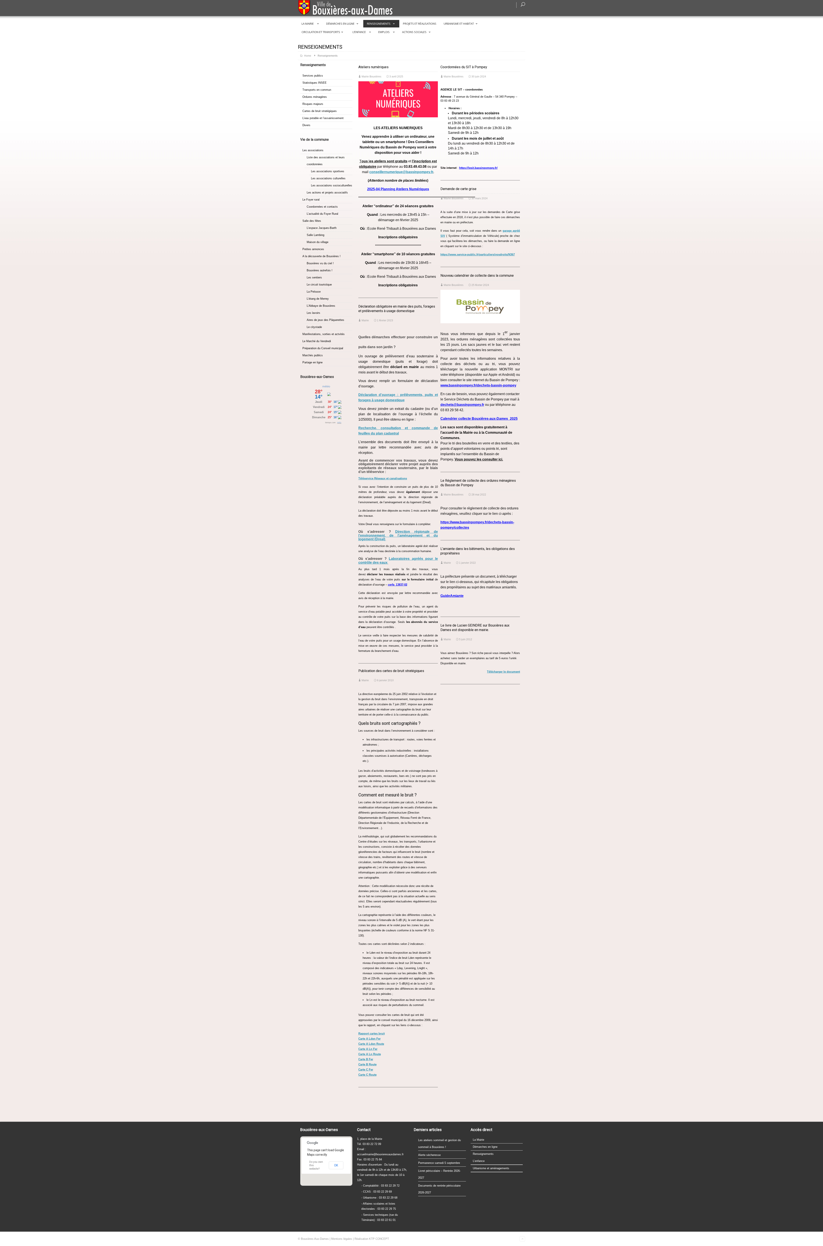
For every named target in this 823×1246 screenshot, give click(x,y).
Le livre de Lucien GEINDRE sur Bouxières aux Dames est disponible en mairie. (474, 627)
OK (336, 1165)
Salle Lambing (315, 235)
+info (339, 422)
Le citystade (314, 327)
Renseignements (378, 24)
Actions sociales (414, 32)
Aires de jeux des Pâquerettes (325, 320)
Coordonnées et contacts (322, 206)
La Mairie (308, 24)
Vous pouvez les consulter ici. (479, 459)
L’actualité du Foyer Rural (322, 213)
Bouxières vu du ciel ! (320, 263)
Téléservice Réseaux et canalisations (382, 478)
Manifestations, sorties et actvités (323, 334)
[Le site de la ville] (354, 8)
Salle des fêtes (311, 220)
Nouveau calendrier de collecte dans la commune (477, 275)
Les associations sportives (327, 171)
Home (307, 55)
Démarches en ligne (340, 24)
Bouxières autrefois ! (319, 270)
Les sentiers (314, 277)
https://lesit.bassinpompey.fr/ (478, 167)
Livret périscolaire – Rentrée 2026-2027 (439, 1174)
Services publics (312, 75)
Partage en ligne (312, 362)
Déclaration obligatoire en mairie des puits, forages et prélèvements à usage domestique (396, 308)
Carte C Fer (365, 1069)
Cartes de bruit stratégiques (319, 111)
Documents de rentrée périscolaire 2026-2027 (439, 1189)
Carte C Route (367, 1074)
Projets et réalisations (419, 24)
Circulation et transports (321, 32)
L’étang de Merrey (318, 298)
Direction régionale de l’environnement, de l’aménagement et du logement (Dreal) (398, 535)
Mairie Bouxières (371, 76)
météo (326, 386)
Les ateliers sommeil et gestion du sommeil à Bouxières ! (439, 1144)
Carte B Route (367, 1064)
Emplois (384, 32)
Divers (306, 125)
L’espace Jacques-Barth (321, 228)
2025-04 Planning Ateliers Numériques (398, 189)
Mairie (365, 320)
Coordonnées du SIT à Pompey (463, 67)
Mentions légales (341, 1238)
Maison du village (317, 242)
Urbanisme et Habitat (459, 24)
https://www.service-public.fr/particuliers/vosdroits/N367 (477, 254)
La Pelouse (314, 291)
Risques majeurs (312, 104)
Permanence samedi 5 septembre (439, 1162)
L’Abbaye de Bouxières (321, 305)
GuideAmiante (452, 596)
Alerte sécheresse (429, 1155)
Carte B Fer (365, 1059)
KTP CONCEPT (379, 1238)
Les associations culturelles (328, 178)
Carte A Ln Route (369, 1054)
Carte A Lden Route (371, 1043)
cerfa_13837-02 (397, 584)
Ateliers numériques (373, 67)
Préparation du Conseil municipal (322, 348)
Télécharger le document (503, 671)
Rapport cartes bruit (371, 1033)
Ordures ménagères (314, 96)
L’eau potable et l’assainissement (323, 118)
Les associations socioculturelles (331, 185)
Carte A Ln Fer (367, 1049)
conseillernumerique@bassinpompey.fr (401, 172)
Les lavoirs (313, 312)
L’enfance (359, 32)
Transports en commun (316, 89)
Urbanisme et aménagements (491, 1168)
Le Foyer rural (311, 199)
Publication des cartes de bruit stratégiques (391, 671)
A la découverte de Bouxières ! (321, 256)
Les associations (312, 150)
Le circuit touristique (319, 284)
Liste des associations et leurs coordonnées (326, 161)
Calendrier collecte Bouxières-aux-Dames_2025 (479, 418)
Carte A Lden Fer (369, 1038)
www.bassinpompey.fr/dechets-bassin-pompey (478, 385)
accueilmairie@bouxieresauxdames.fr (380, 1154)
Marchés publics (312, 355)
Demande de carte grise (458, 189)
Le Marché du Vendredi (316, 341)
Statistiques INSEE (314, 82)
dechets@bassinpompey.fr (462, 404)
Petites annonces (313, 249)
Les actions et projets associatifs (327, 192)
